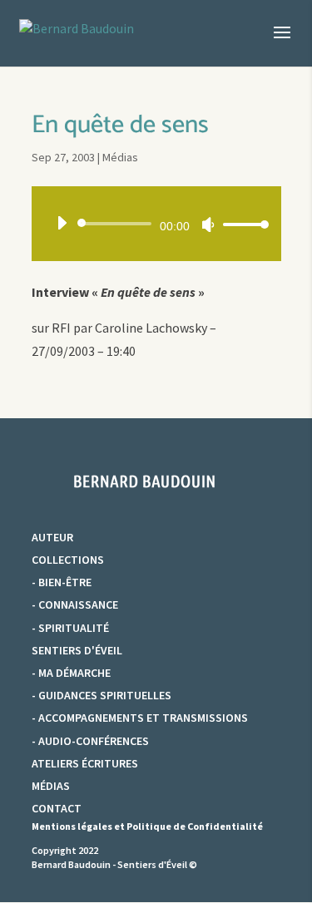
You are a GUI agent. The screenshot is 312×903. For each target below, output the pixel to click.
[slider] (241, 224)
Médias (120, 157)
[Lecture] (61, 223)
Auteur (52, 537)
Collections (68, 559)
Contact (57, 808)
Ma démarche (74, 672)
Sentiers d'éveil (77, 650)
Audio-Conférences (93, 740)
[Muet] (208, 224)
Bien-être (65, 582)
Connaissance (78, 604)
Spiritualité (73, 627)
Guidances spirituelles (104, 695)
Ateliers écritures (85, 763)
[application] (156, 223)
